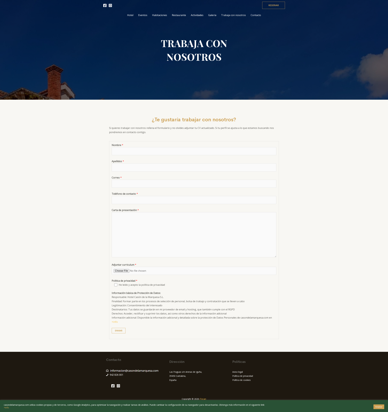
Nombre (117, 145)
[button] (273, 5)
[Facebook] (105, 5)
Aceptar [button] (378, 406)
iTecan (203, 398)
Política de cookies (241, 380)
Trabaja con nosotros (233, 15)
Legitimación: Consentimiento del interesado (137, 305)
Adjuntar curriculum (124, 264)
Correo (117, 177)
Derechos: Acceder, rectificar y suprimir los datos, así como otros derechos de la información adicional (169, 313)
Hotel (130, 15)
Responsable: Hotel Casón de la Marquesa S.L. (138, 297)
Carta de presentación (125, 210)
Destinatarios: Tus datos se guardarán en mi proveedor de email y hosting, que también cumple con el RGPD (173, 309)
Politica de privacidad (124, 280)
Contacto (256, 15)
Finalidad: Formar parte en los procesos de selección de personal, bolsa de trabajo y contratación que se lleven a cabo (178, 301)
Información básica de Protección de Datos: (136, 293)
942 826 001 (116, 374)
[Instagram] (110, 5)
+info (115, 322)
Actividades (197, 15)
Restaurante (179, 15)
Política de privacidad (242, 375)
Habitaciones (159, 15)
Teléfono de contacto (125, 193)
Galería (212, 15)
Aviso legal (237, 371)
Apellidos (118, 161)
